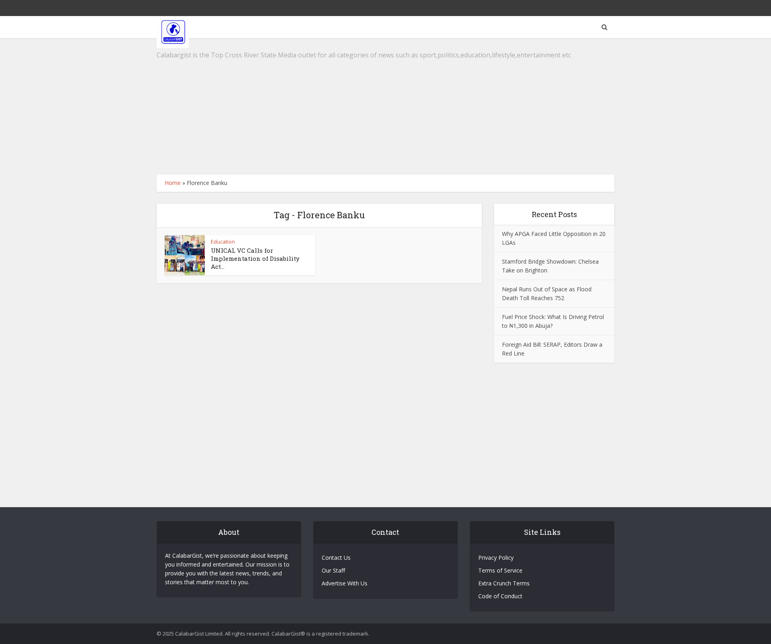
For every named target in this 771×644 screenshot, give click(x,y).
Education (223, 241)
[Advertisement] (385, 106)
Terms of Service (500, 570)
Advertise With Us (344, 583)
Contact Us (336, 557)
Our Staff (333, 570)
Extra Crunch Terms (504, 583)
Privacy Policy (496, 557)
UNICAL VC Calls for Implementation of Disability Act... (255, 258)
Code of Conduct (500, 596)
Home (173, 183)
